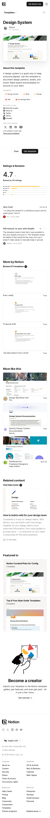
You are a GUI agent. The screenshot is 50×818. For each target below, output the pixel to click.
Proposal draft (9, 324)
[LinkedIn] (10, 127)
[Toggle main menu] (46, 4)
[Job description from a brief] (25, 339)
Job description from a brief (15, 353)
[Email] (20, 127)
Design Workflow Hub (19, 397)
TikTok (8, 116)
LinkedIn (9, 118)
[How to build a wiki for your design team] (25, 500)
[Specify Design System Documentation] (25, 414)
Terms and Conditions (11, 133)
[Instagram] (3, 729)
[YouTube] (21, 729)
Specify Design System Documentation (19, 429)
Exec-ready (8, 295)
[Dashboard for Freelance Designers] (25, 447)
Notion (12, 27)
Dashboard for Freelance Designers (18, 462)
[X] (5, 127)
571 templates (14, 30)
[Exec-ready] (25, 281)
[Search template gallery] (44, 12)
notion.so (9, 111)
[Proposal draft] (25, 310)
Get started (25, 698)
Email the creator (12, 108)
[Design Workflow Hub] (25, 384)
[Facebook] (16, 127)
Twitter (8, 113)
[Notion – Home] (4, 4)
